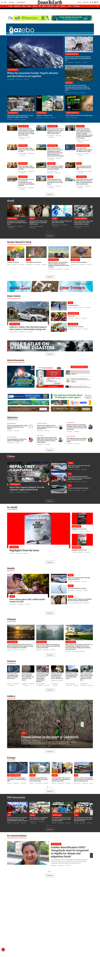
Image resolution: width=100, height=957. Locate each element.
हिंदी (5, 2)
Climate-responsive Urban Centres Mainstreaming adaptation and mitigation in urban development (81, 387)
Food (69, 6)
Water (24, 6)
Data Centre (50, 6)
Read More (50, 277)
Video (57, 6)
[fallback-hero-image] (35, 52)
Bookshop (77, 6)
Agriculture (17, 6)
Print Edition (21, 2)
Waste (29, 6)
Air (39, 6)
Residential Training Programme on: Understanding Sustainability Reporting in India (80, 379)
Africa (44, 6)
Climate (35, 6)
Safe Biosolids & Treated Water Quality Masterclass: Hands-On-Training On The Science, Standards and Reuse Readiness (80, 372)
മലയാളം (11, 2)
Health (10, 6)
